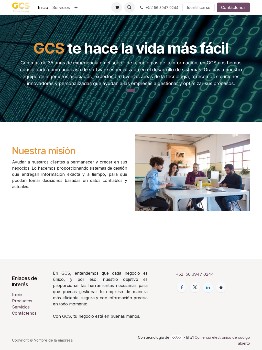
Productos (22, 300)
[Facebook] (182, 287)
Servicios (21, 307)
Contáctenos (233, 7)
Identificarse (198, 7)
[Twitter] (195, 287)
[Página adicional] (221, 287)
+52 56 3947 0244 (195, 274)
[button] (129, 7)
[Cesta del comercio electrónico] (116, 7)
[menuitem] (43, 7)
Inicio (17, 294)
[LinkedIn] (208, 287)
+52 (161, 7)
